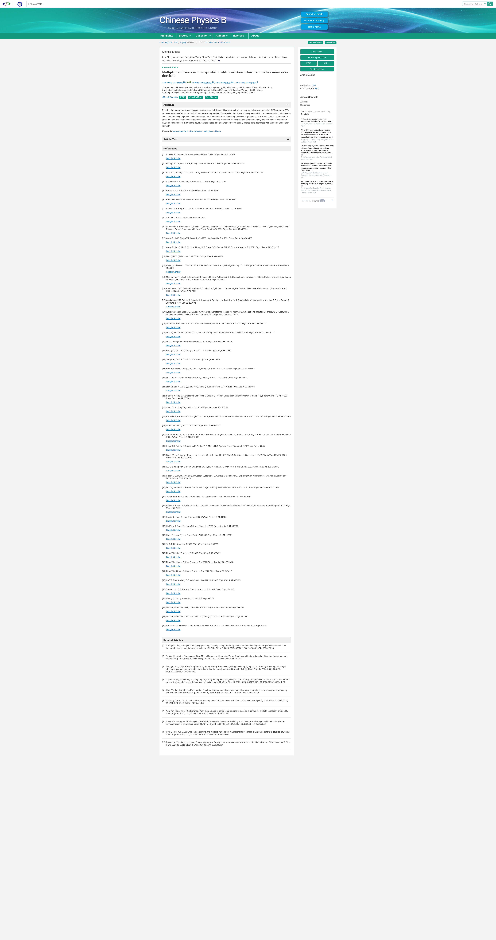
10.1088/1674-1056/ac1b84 (216, 713)
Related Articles (317, 69)
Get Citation (211, 97)
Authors (221, 35)
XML (326, 63)
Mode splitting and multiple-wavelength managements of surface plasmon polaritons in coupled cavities (240, 732)
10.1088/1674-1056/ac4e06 (272, 682)
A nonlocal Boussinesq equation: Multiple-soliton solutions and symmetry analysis (223, 700)
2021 (176, 42)
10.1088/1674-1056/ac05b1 (253, 724)
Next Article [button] (330, 43)
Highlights (166, 35)
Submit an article (314, 14)
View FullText (195, 97)
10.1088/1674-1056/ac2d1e (217, 42)
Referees (238, 35)
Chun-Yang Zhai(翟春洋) (246, 83)
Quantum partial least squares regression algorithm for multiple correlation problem (247, 711)
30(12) (183, 42)
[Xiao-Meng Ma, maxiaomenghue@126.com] (188, 82)
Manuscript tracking (314, 20)
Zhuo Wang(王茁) (223, 83)
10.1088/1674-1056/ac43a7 (191, 703)
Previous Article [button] (315, 43)
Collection (202, 35)
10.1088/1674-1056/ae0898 (261, 648)
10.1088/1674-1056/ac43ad (246, 693)
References (305, 105)
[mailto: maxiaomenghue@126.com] (190, 82)
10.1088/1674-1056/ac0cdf (210, 745)
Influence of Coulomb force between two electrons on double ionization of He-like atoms (243, 742)
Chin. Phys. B (166, 42)
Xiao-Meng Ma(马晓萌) (172, 83)
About (255, 35)
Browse (183, 35)
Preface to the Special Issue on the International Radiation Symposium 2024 (316, 120)
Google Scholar (173, 158)
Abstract (303, 102)
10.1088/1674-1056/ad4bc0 (183, 672)
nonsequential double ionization (188, 131)
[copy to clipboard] (218, 60)
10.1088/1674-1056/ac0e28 (216, 734)
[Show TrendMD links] (332, 200)
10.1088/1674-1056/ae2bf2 (228, 659)
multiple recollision (212, 131)
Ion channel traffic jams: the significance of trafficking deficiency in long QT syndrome (317, 182)
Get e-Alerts (314, 27)
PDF (182, 97)
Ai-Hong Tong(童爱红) (202, 83)
